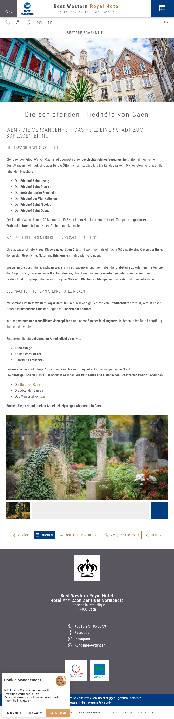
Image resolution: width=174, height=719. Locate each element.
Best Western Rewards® (96, 702)
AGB (114, 712)
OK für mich (58, 712)
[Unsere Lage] (28, 22)
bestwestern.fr (71, 702)
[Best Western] (25, 8)
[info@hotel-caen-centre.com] (18, 22)
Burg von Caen (30, 385)
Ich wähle (35, 712)
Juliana (150, 712)
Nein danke (13, 712)
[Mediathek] (39, 22)
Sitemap (127, 712)
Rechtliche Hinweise (89, 712)
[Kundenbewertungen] (50, 22)
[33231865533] (7, 22)
